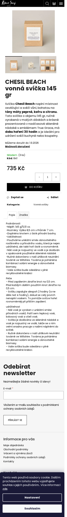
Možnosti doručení (17, 146)
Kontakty (8, 461)
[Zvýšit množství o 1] (56, 177)
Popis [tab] (12, 215)
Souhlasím (32, 508)
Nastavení (32, 498)
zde (5, 489)
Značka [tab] (23, 215)
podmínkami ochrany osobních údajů (31, 406)
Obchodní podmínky (15, 449)
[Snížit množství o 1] (39, 177)
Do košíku (35, 187)
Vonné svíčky (41, 204)
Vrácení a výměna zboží (17, 453)
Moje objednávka (13, 445)
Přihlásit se (15, 420)
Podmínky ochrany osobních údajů (24, 457)
